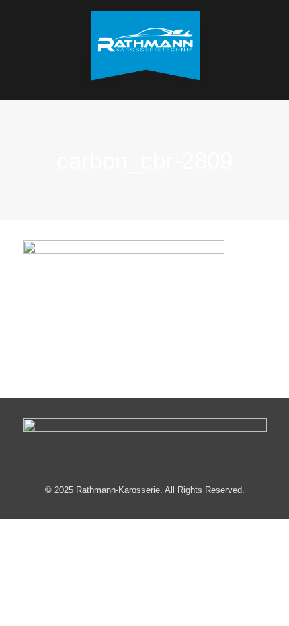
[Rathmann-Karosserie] (145, 50)
